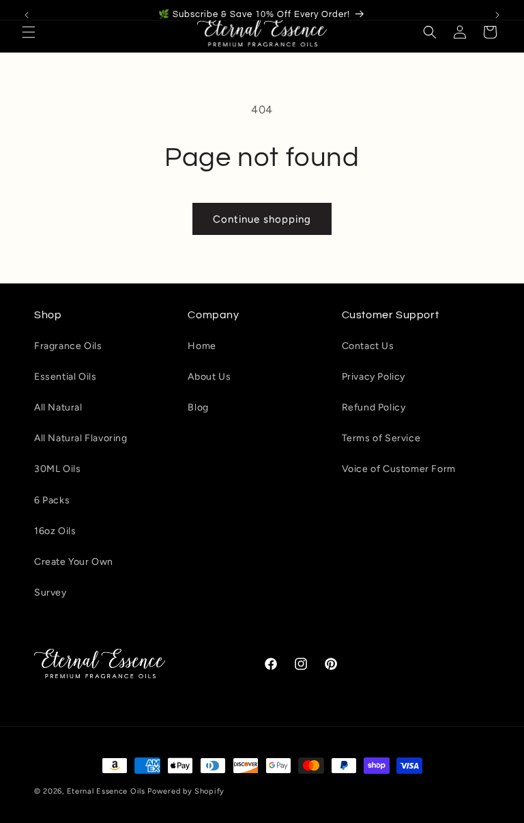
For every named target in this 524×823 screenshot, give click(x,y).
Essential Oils (65, 376)
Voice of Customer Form (399, 469)
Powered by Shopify (185, 791)
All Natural (58, 407)
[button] (29, 32)
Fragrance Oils (68, 346)
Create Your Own (73, 562)
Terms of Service (381, 438)
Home (202, 346)
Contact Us (368, 346)
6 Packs (52, 500)
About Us (209, 376)
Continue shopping (262, 219)
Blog (198, 407)
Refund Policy (374, 407)
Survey (50, 592)
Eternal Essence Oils (106, 791)
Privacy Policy (373, 376)
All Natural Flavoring (81, 438)
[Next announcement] (497, 15)
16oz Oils (55, 531)
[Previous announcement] (27, 15)
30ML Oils (57, 469)
